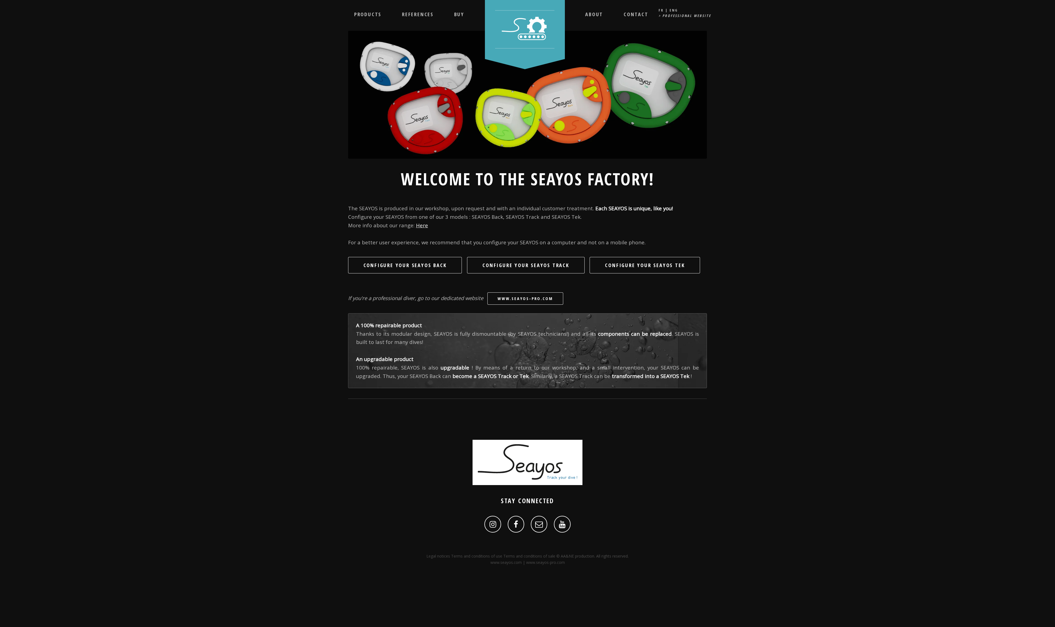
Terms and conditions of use (476, 556)
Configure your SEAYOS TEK (645, 265)
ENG (674, 10)
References (418, 14)
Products (367, 14)
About (594, 14)
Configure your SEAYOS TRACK (525, 265)
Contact (636, 14)
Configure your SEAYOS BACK (405, 265)
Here (422, 225)
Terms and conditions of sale (529, 556)
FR (661, 10)
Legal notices (438, 556)
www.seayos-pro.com (525, 298)
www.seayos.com (506, 562)
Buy (459, 14)
